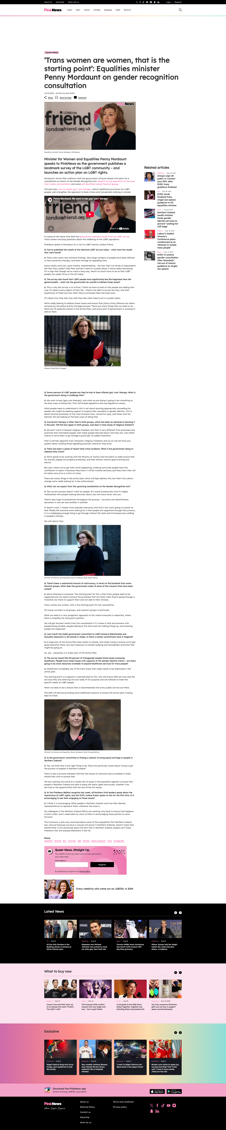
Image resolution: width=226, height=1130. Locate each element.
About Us (48, 2)
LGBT (79, 841)
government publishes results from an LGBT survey (104, 236)
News (78, 10)
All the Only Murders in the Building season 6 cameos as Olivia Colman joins (59, 946)
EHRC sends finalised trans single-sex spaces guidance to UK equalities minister (167, 200)
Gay (64, 841)
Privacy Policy (85, 871)
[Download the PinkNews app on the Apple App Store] (157, 1091)
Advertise (60, 2)
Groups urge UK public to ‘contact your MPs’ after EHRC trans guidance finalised (166, 181)
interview (72, 841)
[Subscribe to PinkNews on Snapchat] (151, 1111)
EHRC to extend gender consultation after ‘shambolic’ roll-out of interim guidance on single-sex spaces (167, 261)
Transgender (118, 841)
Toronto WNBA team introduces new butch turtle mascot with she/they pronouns (130, 946)
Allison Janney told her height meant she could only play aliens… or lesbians (164, 946)
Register (178, 2)
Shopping (108, 10)
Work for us (85, 1122)
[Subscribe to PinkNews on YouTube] (168, 1106)
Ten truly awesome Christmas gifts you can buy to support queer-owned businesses (164, 1006)
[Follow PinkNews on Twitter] (151, 1106)
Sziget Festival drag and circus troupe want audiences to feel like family (60, 1066)
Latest (69, 10)
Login (168, 2)
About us (84, 1102)
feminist (57, 841)
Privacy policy (120, 1107)
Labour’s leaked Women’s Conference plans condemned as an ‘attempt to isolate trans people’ (166, 240)
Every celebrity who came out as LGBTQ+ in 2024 (104, 888)
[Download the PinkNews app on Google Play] (174, 1091)
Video (117, 10)
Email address (64, 860)
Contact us (85, 1112)
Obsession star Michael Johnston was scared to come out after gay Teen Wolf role (94, 946)
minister (86, 841)
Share (50, 97)
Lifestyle (96, 10)
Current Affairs (51, 52)
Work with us (73, 2)
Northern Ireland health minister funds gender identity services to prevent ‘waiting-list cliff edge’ (167, 219)
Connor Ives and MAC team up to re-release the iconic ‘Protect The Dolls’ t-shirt (60, 1006)
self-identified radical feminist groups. (100, 184)
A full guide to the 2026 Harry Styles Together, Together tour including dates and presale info (130, 1006)
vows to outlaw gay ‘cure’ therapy (74, 189)
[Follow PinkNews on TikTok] (162, 1106)
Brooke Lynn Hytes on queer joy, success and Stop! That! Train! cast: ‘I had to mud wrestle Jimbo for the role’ (165, 1068)
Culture (87, 10)
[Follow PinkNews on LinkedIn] (158, 2)
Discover (127, 10)
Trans (109, 841)
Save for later (66, 97)
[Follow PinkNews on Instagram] (174, 1106)
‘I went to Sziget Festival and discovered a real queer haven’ (130, 1065)
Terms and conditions (123, 1102)
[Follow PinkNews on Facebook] (157, 1106)
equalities (48, 841)
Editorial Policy (87, 1107)
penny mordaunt (98, 841)
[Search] (180, 9)
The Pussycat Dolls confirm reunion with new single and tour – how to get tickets (94, 1006)
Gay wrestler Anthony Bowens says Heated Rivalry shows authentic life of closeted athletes (94, 1068)
